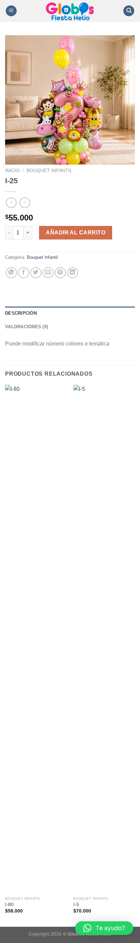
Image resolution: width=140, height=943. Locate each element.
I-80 (9, 904)
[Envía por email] (48, 272)
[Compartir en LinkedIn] (72, 272)
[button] (104, 928)
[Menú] (11, 11)
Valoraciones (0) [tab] (26, 326)
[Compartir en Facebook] (23, 272)
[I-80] (36, 639)
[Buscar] (128, 11)
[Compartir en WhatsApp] (11, 272)
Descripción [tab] (21, 313)
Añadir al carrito (75, 232)
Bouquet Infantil (49, 170)
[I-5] (104, 639)
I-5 (76, 904)
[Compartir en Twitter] (35, 272)
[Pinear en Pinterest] (60, 272)
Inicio (12, 170)
